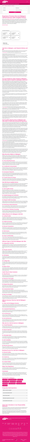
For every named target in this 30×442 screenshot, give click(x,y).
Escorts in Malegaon (14, 37)
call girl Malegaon (4, 52)
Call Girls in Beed (5, 385)
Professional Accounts (8, 423)
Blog (27, 423)
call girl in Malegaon (4, 107)
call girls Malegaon (4, 140)
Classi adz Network (24, 440)
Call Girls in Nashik (5, 383)
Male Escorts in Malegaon (5, 37)
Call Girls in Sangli (19, 381)
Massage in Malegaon (14, 33)
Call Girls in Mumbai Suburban (12, 379)
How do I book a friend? (6, 395)
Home (3, 423)
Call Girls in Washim (20, 379)
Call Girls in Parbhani (13, 381)
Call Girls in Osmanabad (6, 381)
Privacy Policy (16, 423)
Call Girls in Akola (5, 379)
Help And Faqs (18, 424)
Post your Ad (24, 424)
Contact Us (22, 423)
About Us (5, 423)
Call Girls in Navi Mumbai (12, 383)
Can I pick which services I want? (7, 400)
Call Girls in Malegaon (5, 33)
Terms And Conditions (12, 423)
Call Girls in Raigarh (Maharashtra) (21, 383)
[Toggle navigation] (27, 1)
